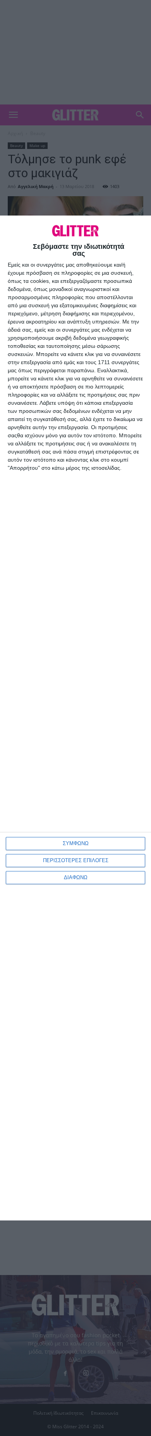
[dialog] (75, 718)
